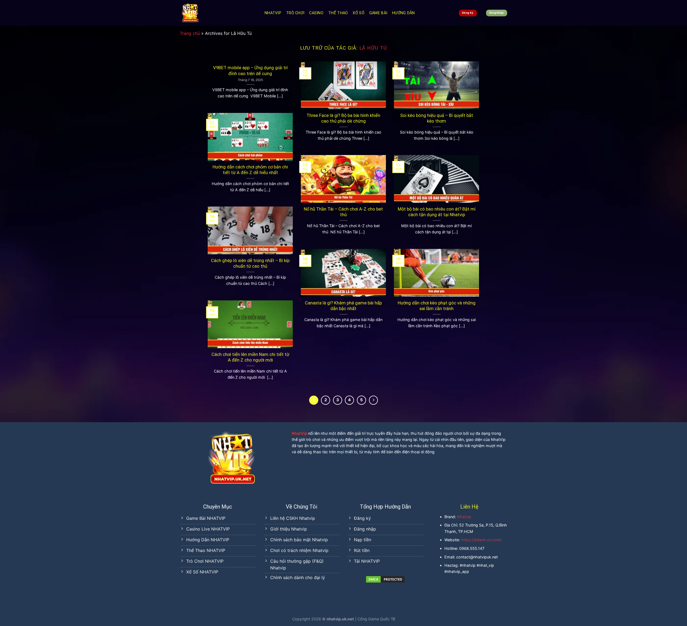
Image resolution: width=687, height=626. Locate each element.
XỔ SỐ (358, 13)
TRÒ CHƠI (295, 13)
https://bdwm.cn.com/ (481, 539)
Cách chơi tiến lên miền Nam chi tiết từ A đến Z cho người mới (250, 357)
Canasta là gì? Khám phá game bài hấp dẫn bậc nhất (343, 305)
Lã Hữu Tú (373, 48)
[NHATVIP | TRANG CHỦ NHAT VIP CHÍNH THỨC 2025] (218, 13)
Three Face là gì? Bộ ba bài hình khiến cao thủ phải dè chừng (343, 118)
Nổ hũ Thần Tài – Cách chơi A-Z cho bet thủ (343, 212)
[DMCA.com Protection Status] (385, 578)
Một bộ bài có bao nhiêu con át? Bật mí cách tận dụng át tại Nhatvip (437, 212)
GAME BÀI (378, 13)
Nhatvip (464, 516)
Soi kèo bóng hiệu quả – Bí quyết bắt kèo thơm (436, 118)
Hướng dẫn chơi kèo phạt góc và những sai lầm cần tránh (437, 305)
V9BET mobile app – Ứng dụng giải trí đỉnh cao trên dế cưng (250, 70)
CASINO (316, 13)
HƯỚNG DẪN (403, 13)
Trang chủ (190, 33)
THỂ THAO (338, 13)
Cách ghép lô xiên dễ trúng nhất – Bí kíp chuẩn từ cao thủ (250, 263)
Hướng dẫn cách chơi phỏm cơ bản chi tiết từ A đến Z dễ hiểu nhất (250, 169)
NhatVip (299, 433)
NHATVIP (273, 13)
